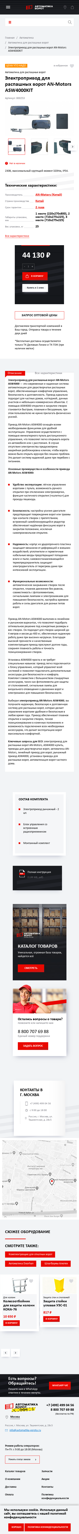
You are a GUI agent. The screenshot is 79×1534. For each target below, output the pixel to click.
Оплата (9, 1494)
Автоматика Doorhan (21, 1263)
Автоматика (26, 37)
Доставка (10, 1486)
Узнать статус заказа (19, 1459)
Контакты (47, 1486)
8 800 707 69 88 (33, 1031)
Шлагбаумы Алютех (56, 1263)
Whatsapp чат (60, 1385)
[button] (72, 147)
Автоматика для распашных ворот (28, 42)
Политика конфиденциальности (55, 1496)
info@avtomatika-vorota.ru (25, 1430)
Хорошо (16, 1527)
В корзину (37, 276)
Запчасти (47, 1471)
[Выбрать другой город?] (65, 7)
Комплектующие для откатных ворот (30, 1254)
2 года (39, 207)
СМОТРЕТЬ (31, 968)
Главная (10, 37)
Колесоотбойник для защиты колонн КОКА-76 (19, 1305)
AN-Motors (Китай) (48, 194)
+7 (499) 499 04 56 (40, 1103)
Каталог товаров (10, 22)
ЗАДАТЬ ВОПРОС (33, 1046)
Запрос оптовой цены (39, 315)
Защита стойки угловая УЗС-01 (55, 1303)
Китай (39, 201)
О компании (12, 1479)
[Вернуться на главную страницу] (39, 7)
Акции (45, 1479)
